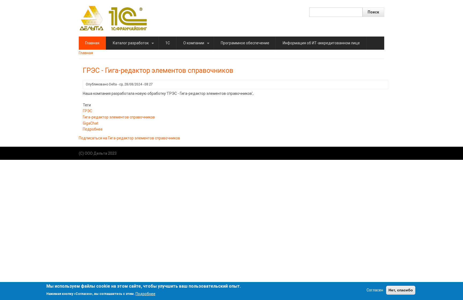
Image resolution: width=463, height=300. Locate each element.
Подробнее (93, 129)
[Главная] (113, 18)
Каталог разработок (134, 45)
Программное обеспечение (245, 43)
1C (167, 43)
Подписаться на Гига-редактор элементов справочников (129, 138)
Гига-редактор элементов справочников (119, 117)
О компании (197, 45)
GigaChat (90, 123)
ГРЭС (87, 111)
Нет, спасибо (401, 290)
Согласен (375, 290)
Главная (92, 43)
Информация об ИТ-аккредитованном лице (321, 43)
